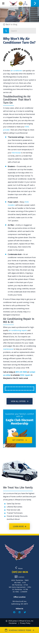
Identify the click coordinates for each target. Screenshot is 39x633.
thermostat (16, 153)
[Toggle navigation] (3, 3)
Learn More (18, 526)
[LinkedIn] (19, 612)
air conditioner (16, 70)
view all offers (18, 401)
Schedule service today (19, 630)
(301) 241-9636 (21, 372)
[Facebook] (14, 612)
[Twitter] (25, 612)
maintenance (8, 349)
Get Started (18, 440)
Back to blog (11, 24)
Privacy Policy (25, 623)
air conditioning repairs (18, 330)
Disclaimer (13, 623)
